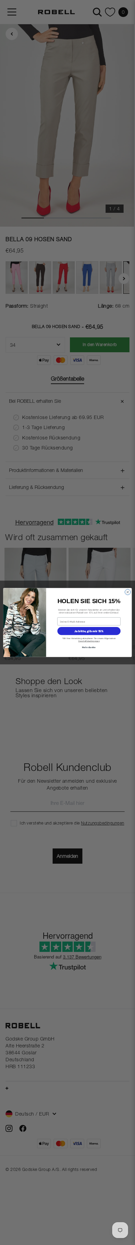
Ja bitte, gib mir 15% (89, 631)
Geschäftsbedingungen (89, 641)
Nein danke (89, 647)
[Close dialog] (127, 592)
